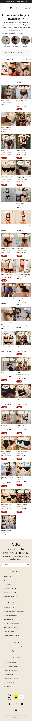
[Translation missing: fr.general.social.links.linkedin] (16, 709)
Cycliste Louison (20, 150)
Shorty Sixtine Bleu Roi (7, 299)
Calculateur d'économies (11, 623)
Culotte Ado (19, 323)
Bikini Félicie (19, 248)
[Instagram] (16, 704)
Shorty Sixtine (20, 203)
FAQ (5, 580)
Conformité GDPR (9, 682)
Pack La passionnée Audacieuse (6, 275)
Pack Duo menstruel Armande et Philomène (22, 373)
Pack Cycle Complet (21, 504)
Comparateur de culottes (11, 635)
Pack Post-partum (21, 400)
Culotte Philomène (6, 127)
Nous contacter (8, 674)
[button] (2, 8)
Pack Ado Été (20, 477)
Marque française (9, 576)
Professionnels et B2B (10, 596)
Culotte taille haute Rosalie (21, 299)
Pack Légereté (20, 425)
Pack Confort (4, 425)
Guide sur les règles (9, 651)
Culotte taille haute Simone (21, 101)
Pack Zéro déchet (6, 530)
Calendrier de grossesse (11, 615)
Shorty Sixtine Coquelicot (23, 274)
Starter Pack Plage (6, 451)
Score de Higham (9, 631)
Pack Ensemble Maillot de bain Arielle (8, 478)
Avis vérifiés (7, 584)
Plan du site (7, 686)
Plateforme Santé (9, 607)
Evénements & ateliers (10, 592)
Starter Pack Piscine (21, 451)
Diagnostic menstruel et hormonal (14, 611)
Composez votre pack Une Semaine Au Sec (23, 176)
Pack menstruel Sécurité (23, 347)
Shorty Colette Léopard (7, 248)
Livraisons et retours (10, 662)
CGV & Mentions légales (11, 678)
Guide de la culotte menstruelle (13, 647)
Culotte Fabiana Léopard (23, 226)
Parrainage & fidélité (10, 588)
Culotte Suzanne (5, 150)
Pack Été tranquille (6, 504)
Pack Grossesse (5, 372)
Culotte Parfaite (5, 100)
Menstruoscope (8, 619)
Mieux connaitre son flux (11, 627)
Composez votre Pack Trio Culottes (7, 176)
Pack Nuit (3, 400)
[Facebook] (10, 704)
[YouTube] (22, 704)
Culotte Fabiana (5, 226)
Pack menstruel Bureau (7, 347)
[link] (5, 42)
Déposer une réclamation (11, 670)
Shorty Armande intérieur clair (8, 323)
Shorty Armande (20, 77)
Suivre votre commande (11, 666)
